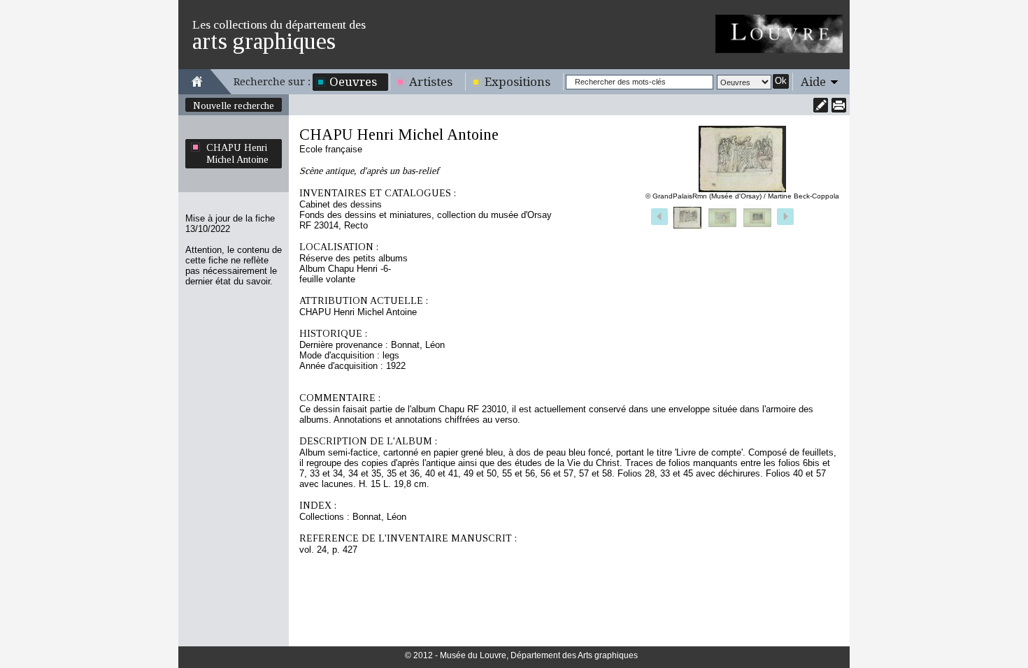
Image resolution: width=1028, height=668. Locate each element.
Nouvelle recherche (233, 105)
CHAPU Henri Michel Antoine (237, 153)
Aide (813, 82)
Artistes (430, 82)
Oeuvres (353, 82)
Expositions (517, 82)
